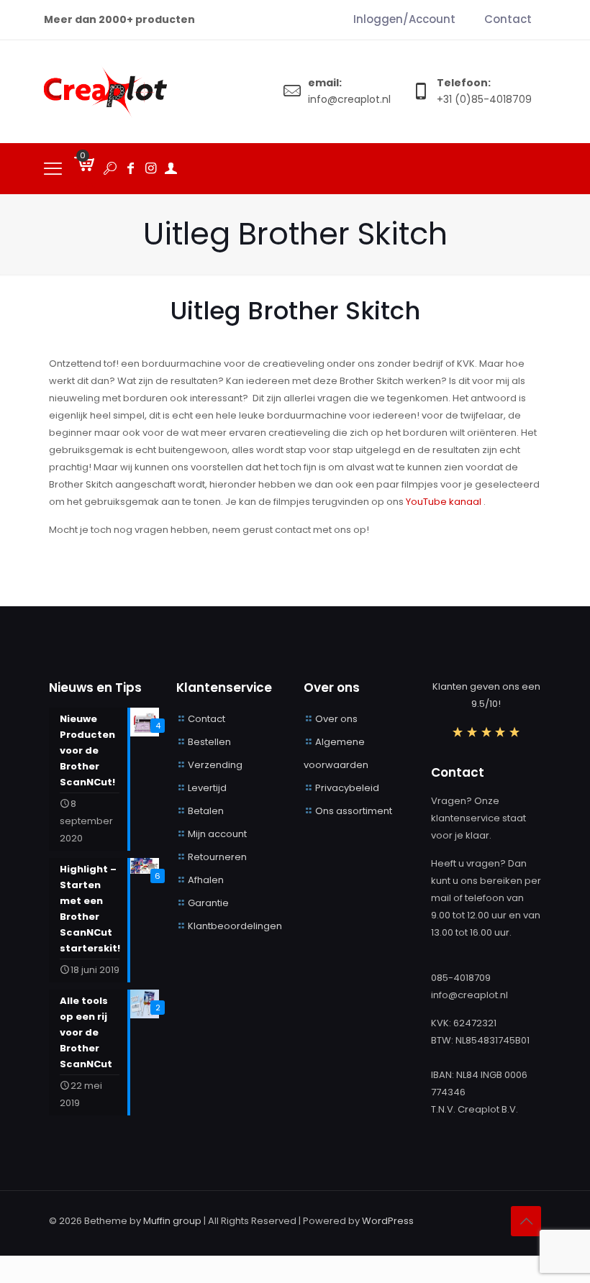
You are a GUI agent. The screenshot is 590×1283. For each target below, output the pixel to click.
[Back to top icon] (526, 1221)
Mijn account (217, 834)
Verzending (215, 765)
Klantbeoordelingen (235, 926)
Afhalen (206, 880)
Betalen (206, 811)
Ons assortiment (353, 811)
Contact (206, 719)
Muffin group (172, 1221)
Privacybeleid (347, 788)
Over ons (336, 719)
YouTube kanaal (445, 501)
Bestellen (209, 742)
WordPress (388, 1221)
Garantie (208, 903)
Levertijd (207, 788)
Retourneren (217, 857)
